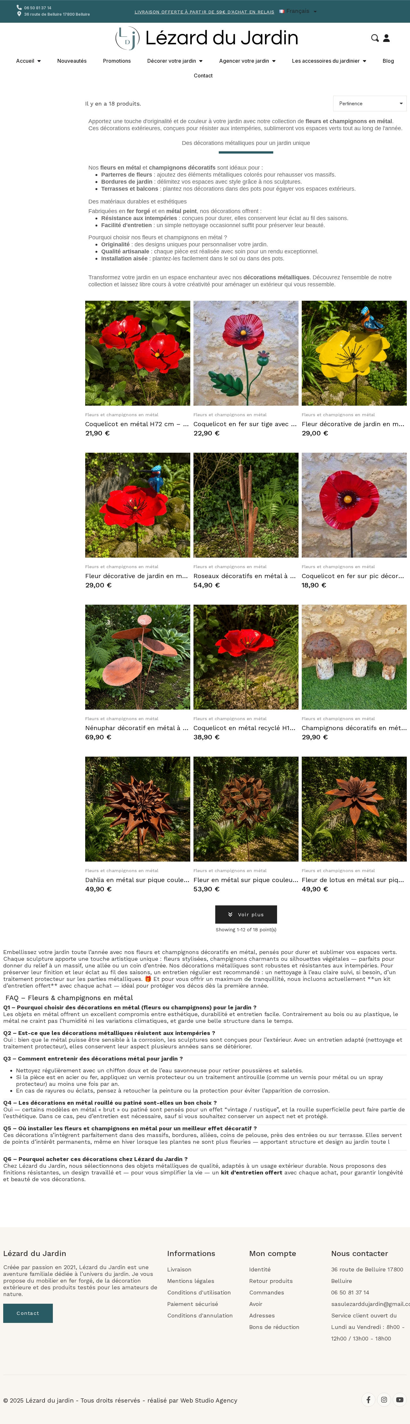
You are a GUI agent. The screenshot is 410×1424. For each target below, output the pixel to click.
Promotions (117, 61)
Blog (388, 61)
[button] (375, 38)
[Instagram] (384, 1400)
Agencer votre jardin (244, 61)
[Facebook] (368, 1400)
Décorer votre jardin (171, 61)
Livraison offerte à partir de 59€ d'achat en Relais (205, 11)
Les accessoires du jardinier (326, 61)
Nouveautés (71, 61)
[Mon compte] (386, 38)
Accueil (25, 61)
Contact (203, 75)
